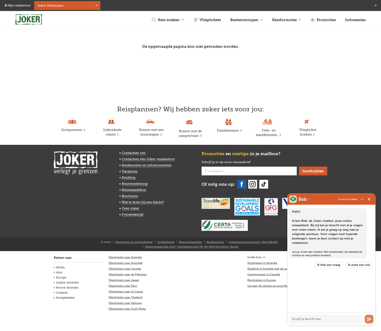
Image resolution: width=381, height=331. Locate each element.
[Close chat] (369, 199)
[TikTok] (263, 184)
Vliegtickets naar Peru (122, 285)
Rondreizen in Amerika (262, 263)
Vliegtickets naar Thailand (125, 297)
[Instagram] (252, 184)
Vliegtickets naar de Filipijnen (127, 274)
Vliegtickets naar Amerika (125, 257)
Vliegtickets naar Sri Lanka (125, 291)
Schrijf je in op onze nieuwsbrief (233, 162)
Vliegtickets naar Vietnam (125, 303)
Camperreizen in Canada (263, 274)
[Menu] (362, 199)
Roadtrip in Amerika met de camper (270, 268)
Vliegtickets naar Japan (123, 280)
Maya (354, 199)
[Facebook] (241, 184)
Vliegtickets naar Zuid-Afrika (127, 308)
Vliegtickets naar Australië (125, 263)
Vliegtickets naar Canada (124, 268)
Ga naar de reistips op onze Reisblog (271, 285)
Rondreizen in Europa (261, 280)
